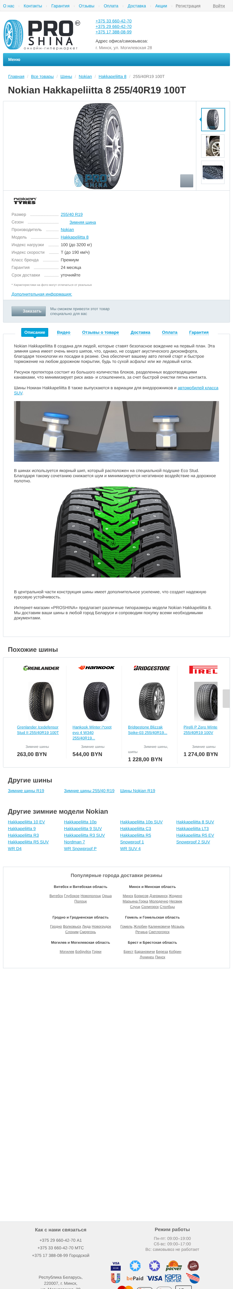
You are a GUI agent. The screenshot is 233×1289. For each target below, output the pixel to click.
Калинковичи (159, 926)
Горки (96, 951)
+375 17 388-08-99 (114, 31)
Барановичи (144, 951)
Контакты (33, 6)
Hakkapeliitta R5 (135, 835)
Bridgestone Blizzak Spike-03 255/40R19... (147, 730)
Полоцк (80, 901)
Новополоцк (90, 896)
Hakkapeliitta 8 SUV (195, 821)
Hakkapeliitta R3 (23, 835)
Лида (86, 926)
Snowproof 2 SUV (193, 841)
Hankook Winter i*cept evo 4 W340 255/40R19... (92, 732)
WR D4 (15, 848)
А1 (60, 1240)
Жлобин (140, 926)
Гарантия (60, 6)
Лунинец (147, 957)
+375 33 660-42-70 (114, 20)
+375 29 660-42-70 (114, 26)
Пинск (160, 957)
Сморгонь (87, 932)
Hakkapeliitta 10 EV (26, 821)
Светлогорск (159, 932)
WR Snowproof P (80, 848)
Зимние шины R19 (26, 790)
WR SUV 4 (130, 848)
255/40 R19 (72, 214)
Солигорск (150, 907)
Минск (128, 896)
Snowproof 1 (132, 841)
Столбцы (167, 907)
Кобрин (175, 951)
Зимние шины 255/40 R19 (89, 790)
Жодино (175, 896)
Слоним (72, 932)
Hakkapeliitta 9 (22, 828)
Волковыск (72, 926)
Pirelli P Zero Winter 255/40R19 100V (201, 730)
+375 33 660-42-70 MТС (61, 1247)
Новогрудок (101, 926)
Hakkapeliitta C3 (135, 828)
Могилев (67, 951)
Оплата (111, 6)
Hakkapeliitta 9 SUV (83, 828)
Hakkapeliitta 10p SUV (141, 821)
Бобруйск (83, 951)
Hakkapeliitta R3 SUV (84, 835)
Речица (141, 932)
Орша (107, 896)
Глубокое (71, 896)
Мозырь (177, 926)
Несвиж (175, 901)
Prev (213, 104)
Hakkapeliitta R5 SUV (28, 841)
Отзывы (86, 6)
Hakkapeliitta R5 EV (195, 835)
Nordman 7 (74, 841)
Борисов (141, 896)
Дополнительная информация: (42, 294)
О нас (8, 6)
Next (213, 188)
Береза (162, 951)
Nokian (67, 229)
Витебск (56, 896)
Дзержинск (159, 896)
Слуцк (135, 907)
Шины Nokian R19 (137, 790)
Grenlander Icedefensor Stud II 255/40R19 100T (38, 730)
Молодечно (158, 901)
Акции (161, 6)
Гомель (126, 926)
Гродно (56, 926)
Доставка (137, 6)
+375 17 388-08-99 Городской (60, 1255)
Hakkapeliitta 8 (75, 237)
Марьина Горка (135, 901)
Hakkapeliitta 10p (80, 821)
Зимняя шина (82, 222)
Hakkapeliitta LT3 (192, 828)
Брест (128, 951)
